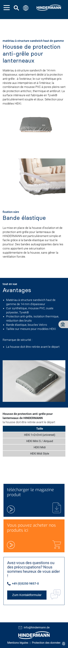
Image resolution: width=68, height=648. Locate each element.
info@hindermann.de (37, 627)
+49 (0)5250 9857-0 (25, 583)
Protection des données (46, 642)
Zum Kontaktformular (26, 595)
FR (25, 31)
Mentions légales (17, 642)
